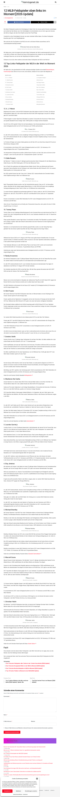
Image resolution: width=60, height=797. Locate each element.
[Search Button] (55, 2)
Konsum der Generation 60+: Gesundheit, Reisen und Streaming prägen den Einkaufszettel (24, 746)
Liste (8, 6)
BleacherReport (50, 69)
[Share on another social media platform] (55, 22)
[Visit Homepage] (30, 2)
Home (5, 6)
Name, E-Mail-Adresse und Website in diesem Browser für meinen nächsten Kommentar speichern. (29, 728)
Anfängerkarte (28, 375)
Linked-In (52, 790)
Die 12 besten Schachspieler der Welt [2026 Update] (15, 753)
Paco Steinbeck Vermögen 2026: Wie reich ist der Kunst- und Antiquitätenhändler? (22, 768)
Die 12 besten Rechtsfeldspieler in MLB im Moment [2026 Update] (24, 668)
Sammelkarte (30, 421)
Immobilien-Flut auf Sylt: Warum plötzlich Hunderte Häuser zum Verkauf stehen (22, 756)
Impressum (25, 794)
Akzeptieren (7, 791)
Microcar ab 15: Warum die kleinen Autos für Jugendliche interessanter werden (22, 750)
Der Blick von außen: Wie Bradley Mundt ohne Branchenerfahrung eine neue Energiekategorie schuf (26, 774)
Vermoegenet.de (9, 17)
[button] (37, 778)
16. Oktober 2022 (18, 17)
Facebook (47, 790)
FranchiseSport (7, 71)
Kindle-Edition (31, 643)
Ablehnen (18, 791)
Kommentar (7, 696)
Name (5, 714)
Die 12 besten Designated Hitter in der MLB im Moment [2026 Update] (25, 666)
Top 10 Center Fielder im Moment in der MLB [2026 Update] (22, 671)
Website (33, 721)
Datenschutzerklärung (17, 794)
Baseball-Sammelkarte (34, 553)
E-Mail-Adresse (8, 721)
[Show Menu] (4, 2)
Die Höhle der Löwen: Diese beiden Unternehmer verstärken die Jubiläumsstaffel (22, 771)
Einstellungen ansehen (31, 791)
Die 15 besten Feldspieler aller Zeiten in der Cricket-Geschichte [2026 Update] (27, 663)
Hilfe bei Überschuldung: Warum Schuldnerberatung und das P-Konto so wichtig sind (23, 760)
